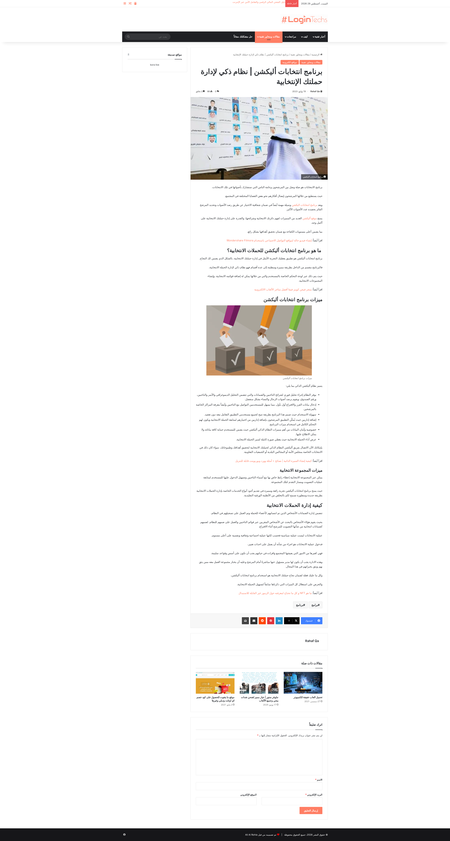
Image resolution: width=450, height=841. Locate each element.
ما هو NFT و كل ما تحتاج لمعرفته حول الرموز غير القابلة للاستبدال (275, 593)
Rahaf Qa (315, 91)
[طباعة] (245, 620)
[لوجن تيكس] (304, 19)
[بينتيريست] (270, 620)
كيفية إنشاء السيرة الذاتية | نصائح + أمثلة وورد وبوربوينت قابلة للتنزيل (273, 461)
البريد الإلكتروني (313, 794)
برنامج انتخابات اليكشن (304, 205)
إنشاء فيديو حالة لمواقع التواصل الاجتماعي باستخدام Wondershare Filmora (269, 240)
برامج (314, 605)
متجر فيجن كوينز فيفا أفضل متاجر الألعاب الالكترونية (283, 289)
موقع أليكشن (310, 218)
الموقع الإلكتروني (248, 794)
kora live (154, 64)
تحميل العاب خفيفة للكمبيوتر (308, 697)
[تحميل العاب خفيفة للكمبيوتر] (303, 683)
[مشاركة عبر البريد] (253, 620)
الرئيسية (315, 54)
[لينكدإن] (279, 620)
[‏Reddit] (262, 620)
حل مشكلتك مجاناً (243, 36)
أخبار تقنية (320, 36)
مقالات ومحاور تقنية (269, 36)
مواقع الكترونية (289, 62)
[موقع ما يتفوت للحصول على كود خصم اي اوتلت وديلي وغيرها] (215, 683)
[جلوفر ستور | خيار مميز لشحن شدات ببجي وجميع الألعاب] (259, 683)
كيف (305, 36)
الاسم (318, 779)
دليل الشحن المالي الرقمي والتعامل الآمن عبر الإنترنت (259, 2)
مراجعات (291, 36)
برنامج (299, 605)
